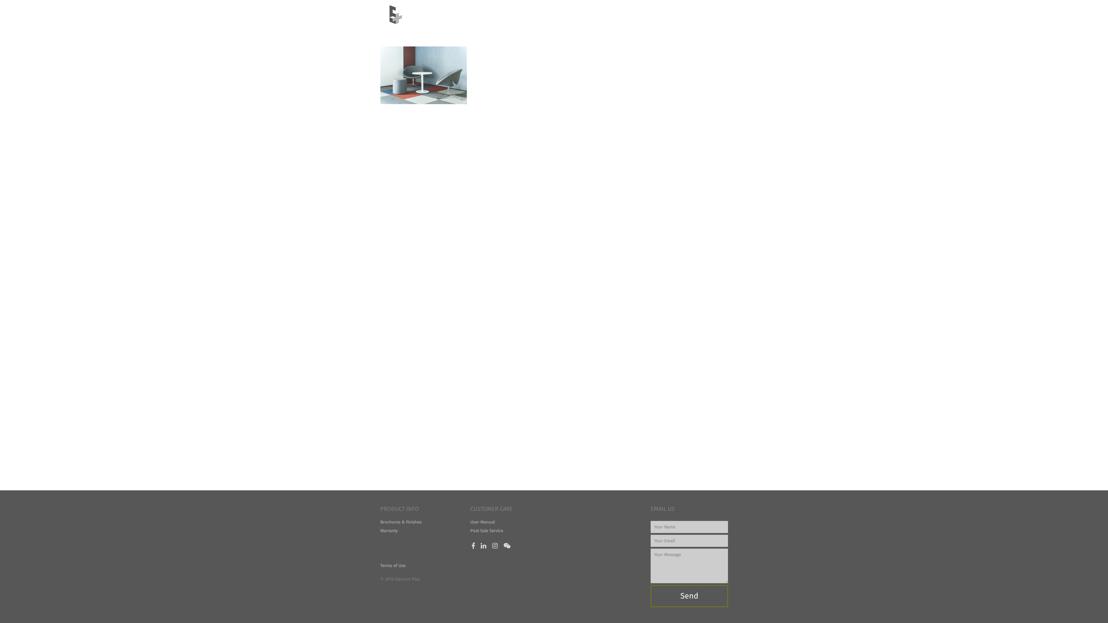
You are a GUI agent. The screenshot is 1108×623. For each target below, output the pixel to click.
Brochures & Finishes (401, 522)
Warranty (389, 530)
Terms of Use (393, 565)
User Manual (482, 522)
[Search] (716, 14)
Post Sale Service (486, 530)
